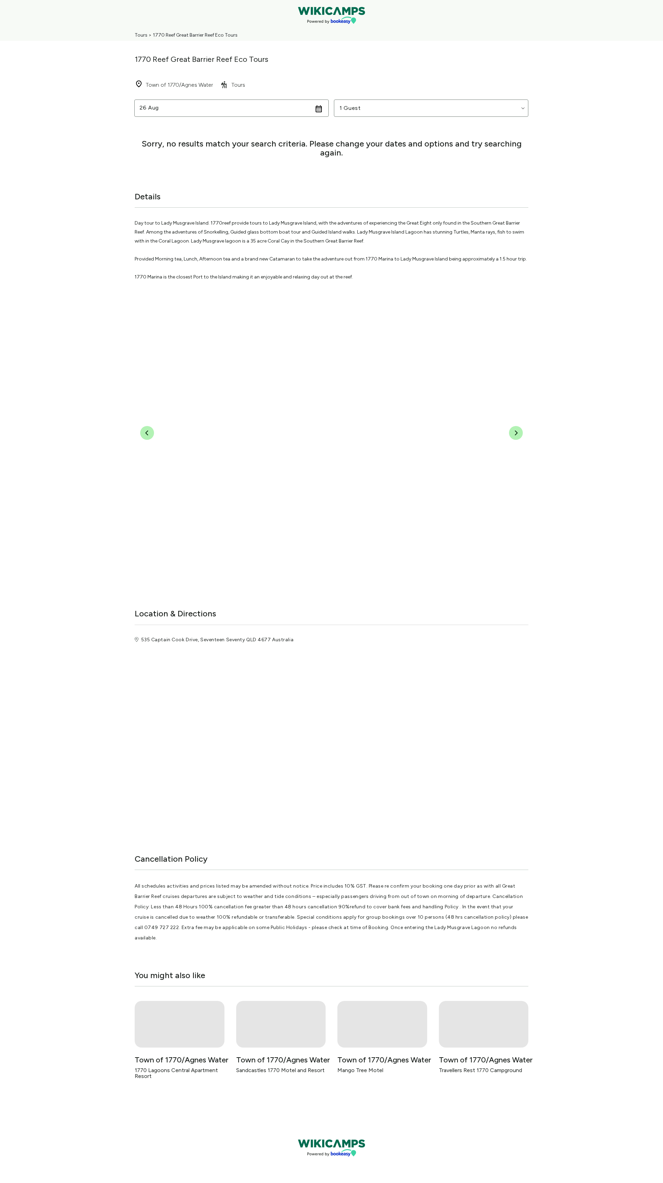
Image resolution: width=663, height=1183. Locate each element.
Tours (141, 35)
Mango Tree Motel (360, 1070)
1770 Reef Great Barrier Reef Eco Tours (195, 35)
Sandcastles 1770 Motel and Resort (280, 1070)
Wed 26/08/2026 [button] (163, 108)
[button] (431, 108)
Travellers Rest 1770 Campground (480, 1070)
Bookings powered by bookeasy (331, 1162)
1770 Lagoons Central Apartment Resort (176, 1073)
